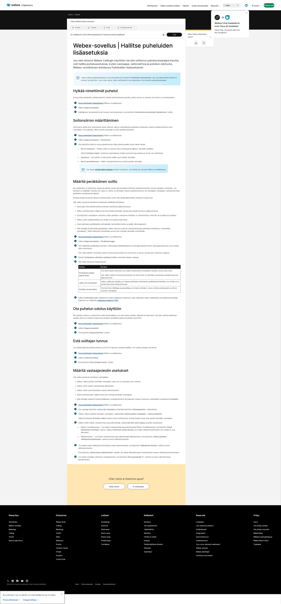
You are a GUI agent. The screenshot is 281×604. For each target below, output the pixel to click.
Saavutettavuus (202, 537)
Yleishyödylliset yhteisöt (153, 544)
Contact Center (62, 548)
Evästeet (98, 584)
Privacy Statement (10, 600)
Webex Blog (258, 533)
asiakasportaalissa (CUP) (108, 300)
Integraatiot (200, 533)
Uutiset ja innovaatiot (204, 555)
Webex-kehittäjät (202, 552)
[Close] (62, 594)
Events (58, 544)
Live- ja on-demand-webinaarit (208, 544)
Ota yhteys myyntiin (261, 529)
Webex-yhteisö (202, 548)
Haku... (228, 5)
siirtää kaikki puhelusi (104, 169)
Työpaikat (257, 544)
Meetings (12, 529)
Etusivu (70, 14)
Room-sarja (105, 533)
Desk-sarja (105, 529)
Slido (58, 537)
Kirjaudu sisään (269, 5)
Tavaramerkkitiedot (109, 584)
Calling (11, 533)
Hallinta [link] (186, 6)
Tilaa (174, 35)
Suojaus (59, 555)
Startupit (147, 548)
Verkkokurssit (201, 529)
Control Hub (60, 559)
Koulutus (147, 522)
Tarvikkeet (105, 544)
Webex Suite (61, 522)
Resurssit (214, 6)
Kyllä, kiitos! (114, 486)
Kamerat (104, 525)
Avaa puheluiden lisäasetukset (91, 103)
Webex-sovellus (15, 525)
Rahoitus (147, 533)
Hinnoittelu (13, 522)
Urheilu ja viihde (150, 537)
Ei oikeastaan (138, 486)
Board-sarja (105, 537)
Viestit (11, 537)
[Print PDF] (163, 35)
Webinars (59, 540)
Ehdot (77, 584)
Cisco (255, 522)
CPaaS (58, 552)
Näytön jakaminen (16, 540)
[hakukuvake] (224, 5)
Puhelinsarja (106, 540)
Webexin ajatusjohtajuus (262, 537)
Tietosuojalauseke (87, 584)
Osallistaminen (202, 540)
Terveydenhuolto (150, 525)
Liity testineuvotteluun (204, 525)
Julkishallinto (149, 529)
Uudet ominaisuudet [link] (200, 6)
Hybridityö (148, 552)
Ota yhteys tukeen (260, 525)
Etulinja (147, 540)
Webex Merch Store (261, 540)
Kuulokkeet (105, 522)
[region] (32, 597)
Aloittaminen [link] (152, 6)
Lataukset (200, 522)
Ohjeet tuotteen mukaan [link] (170, 6)
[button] (246, 5)
